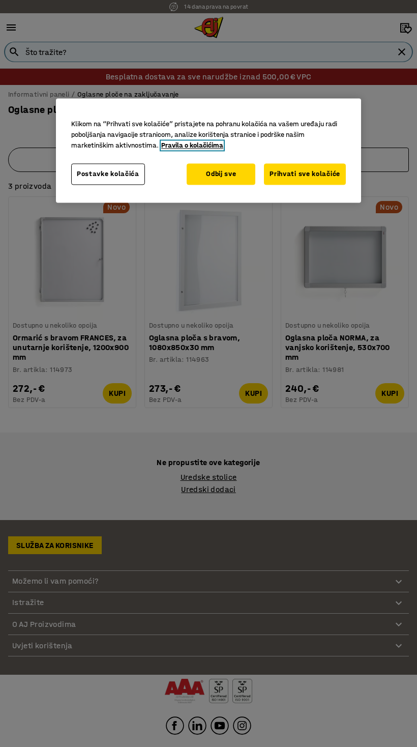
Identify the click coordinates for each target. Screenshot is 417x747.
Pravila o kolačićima (192, 145)
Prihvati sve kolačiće (305, 174)
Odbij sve (221, 174)
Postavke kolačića (108, 174)
